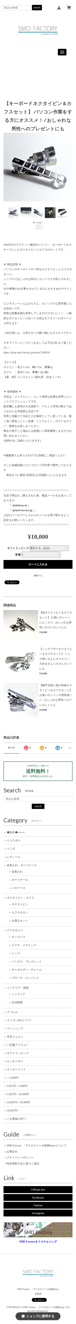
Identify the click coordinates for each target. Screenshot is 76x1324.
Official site (38, 1189)
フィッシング (15, 1028)
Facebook (38, 1197)
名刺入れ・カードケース (22, 865)
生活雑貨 (17, 1002)
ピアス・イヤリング (24, 945)
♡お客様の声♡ (16, 1118)
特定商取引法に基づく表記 (22, 1163)
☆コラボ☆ (13, 840)
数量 (18, 554)
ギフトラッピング (18, 548)
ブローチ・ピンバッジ (25, 977)
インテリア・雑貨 (18, 987)
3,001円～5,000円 (17, 1086)
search (37, 7)
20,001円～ (13, 1110)
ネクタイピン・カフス (20, 897)
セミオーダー (15, 1061)
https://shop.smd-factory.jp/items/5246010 (27, 352)
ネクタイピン (20, 904)
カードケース (20, 879)
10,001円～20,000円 (18, 1102)
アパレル (12, 1012)
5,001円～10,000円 (18, 1094)
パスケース (18, 888)
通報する (38, 575)
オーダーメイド (16, 1069)
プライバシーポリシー (20, 1157)
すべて (11, 747)
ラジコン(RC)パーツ (19, 1020)
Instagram (38, 1213)
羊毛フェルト (15, 1036)
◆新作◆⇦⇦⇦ (16, 832)
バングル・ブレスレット (27, 961)
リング (16, 953)
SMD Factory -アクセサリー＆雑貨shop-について (36, 1145)
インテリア (18, 994)
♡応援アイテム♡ (18, 1045)
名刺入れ (17, 871)
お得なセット (20, 920)
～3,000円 (13, 1077)
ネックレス (18, 936)
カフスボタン (20, 912)
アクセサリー (15, 930)
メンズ (11, 848)
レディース (13, 857)
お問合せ (11, 1151)
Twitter (38, 1205)
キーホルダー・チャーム (27, 969)
